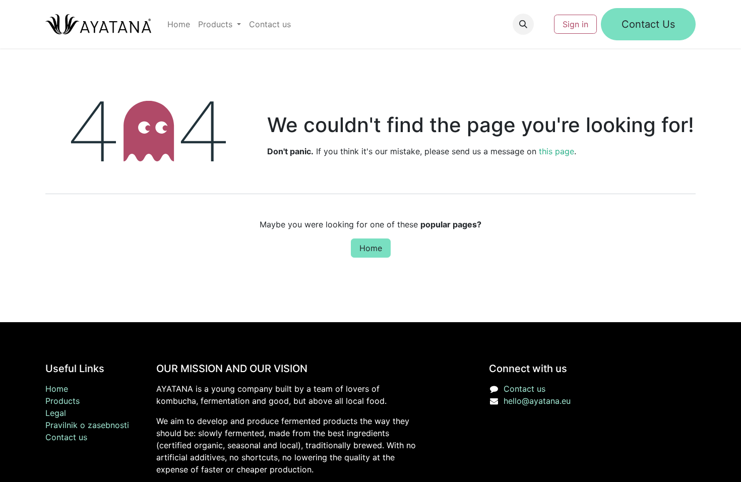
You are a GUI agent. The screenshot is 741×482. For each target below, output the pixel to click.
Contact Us (648, 24)
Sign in (575, 24)
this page (556, 151)
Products (62, 401)
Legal (55, 413)
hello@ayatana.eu (537, 401)
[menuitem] (178, 24)
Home (370, 248)
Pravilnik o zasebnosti (87, 425)
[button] (523, 24)
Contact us (66, 437)
